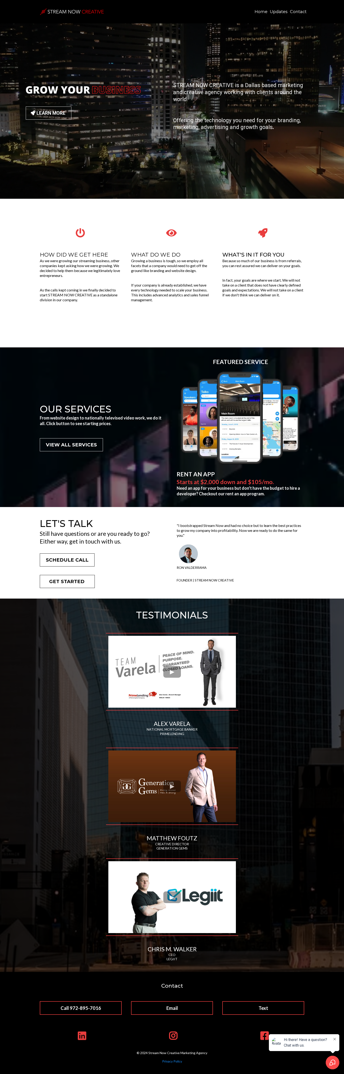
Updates (279, 11)
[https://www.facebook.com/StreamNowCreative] (263, 1035)
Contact (298, 11)
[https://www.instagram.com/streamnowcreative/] (172, 1035)
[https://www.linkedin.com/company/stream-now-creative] (81, 1035)
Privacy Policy (172, 1061)
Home (261, 11)
